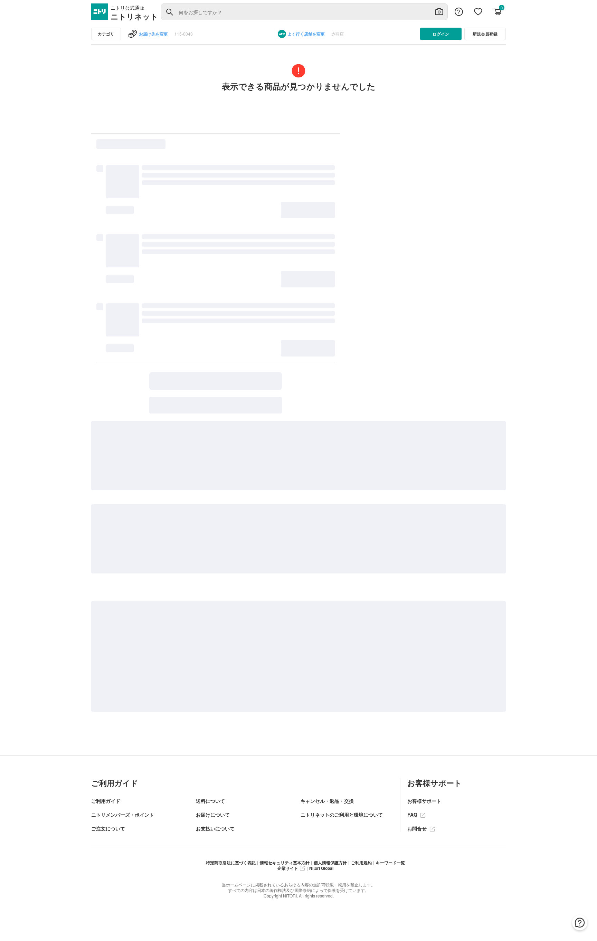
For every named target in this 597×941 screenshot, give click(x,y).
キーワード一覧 (390, 862)
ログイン (441, 34)
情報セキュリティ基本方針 (285, 862)
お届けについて (213, 814)
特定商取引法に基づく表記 (231, 862)
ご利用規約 (361, 862)
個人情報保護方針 (330, 862)
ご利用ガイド (105, 800)
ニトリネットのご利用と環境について (342, 814)
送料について (210, 800)
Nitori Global (321, 868)
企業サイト (287, 868)
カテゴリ (106, 34)
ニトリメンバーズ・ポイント (122, 814)
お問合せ (417, 828)
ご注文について (108, 828)
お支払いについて (215, 828)
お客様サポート (424, 800)
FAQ (413, 814)
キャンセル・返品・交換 (327, 800)
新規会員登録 (485, 34)
